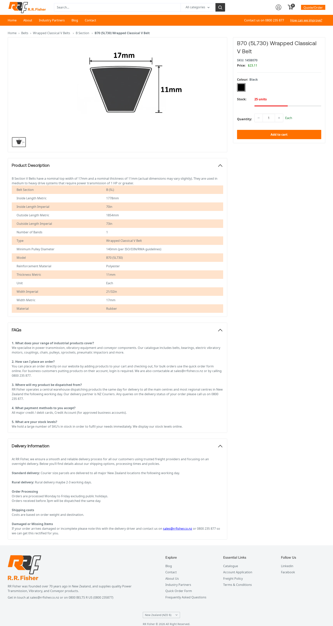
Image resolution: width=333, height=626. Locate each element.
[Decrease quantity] (259, 118)
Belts (24, 33)
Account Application (237, 572)
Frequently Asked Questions (185, 597)
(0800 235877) (103, 597)
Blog (74, 20)
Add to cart (279, 134)
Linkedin (287, 566)
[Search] (220, 7)
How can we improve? (306, 20)
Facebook (288, 572)
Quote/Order (313, 7)
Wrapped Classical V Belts (52, 33)
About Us (172, 578)
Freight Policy (233, 578)
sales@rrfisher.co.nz (177, 528)
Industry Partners (52, 20)
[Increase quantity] (279, 118)
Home (12, 20)
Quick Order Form (178, 591)
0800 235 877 (274, 20)
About (27, 20)
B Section (83, 33)
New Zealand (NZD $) (158, 615)
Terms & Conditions (237, 585)
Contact (90, 20)
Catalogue (230, 566)
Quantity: (244, 119)
